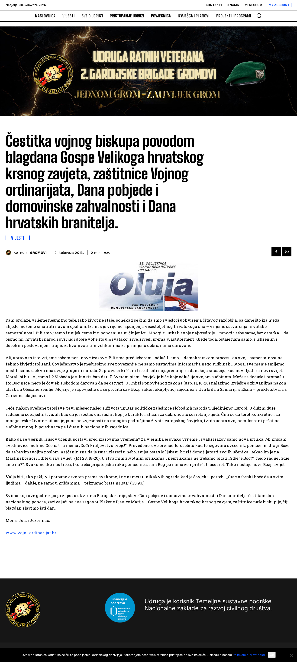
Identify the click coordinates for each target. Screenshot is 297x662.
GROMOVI (38, 253)
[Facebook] (276, 251)
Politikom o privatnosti (249, 655)
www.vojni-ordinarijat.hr (31, 532)
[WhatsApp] (286, 251)
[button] (259, 15)
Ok (272, 655)
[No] (291, 655)
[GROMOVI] (10, 252)
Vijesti (17, 238)
